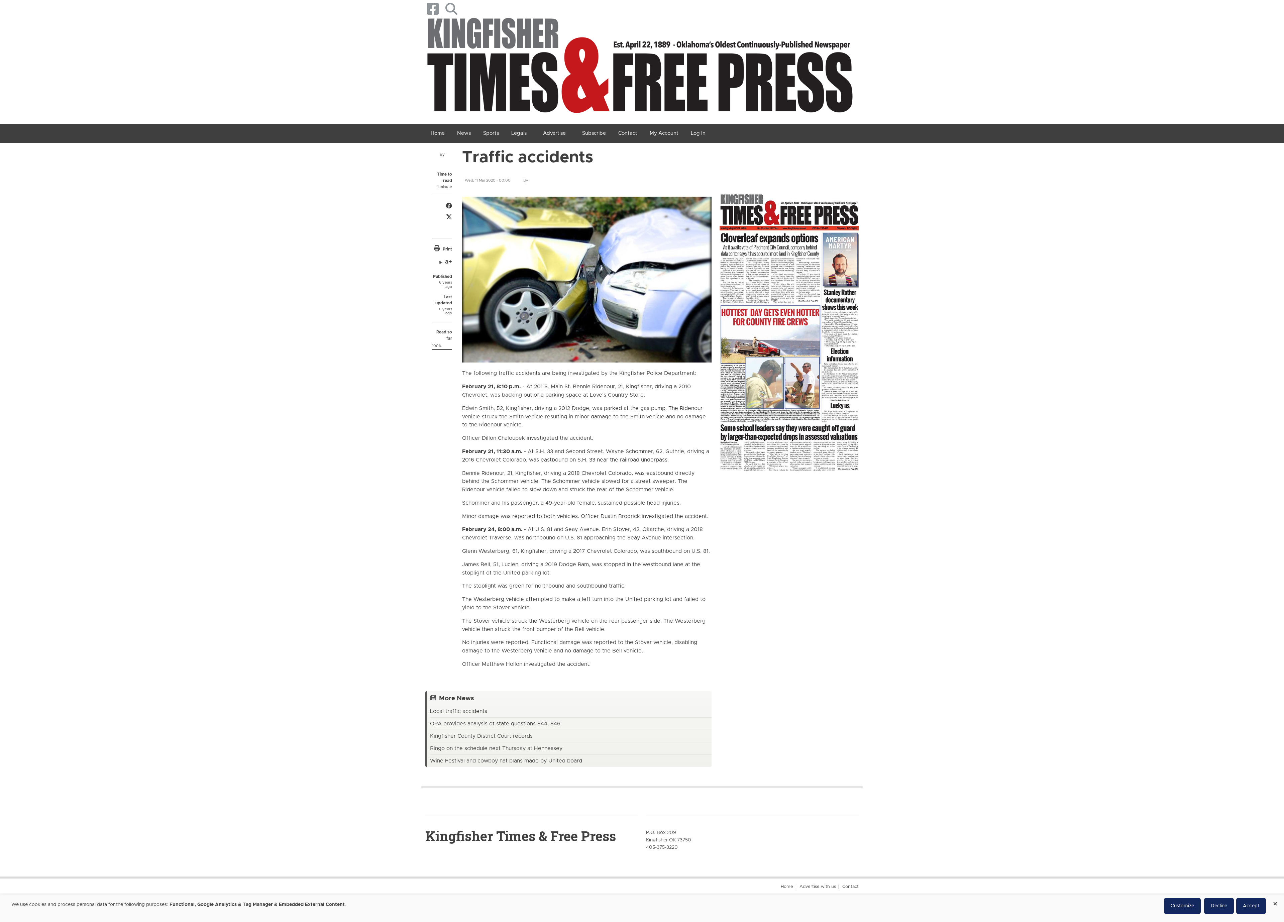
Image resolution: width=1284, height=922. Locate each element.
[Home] (639, 68)
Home (787, 887)
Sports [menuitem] (491, 133)
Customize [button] (1182, 906)
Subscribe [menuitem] (594, 133)
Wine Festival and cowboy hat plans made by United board (506, 760)
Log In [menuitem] (698, 133)
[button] (451, 8)
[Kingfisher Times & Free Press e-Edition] (789, 326)
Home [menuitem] (438, 133)
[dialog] (642, 908)
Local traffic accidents (458, 711)
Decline (1219, 906)
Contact (850, 887)
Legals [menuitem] (519, 133)
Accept (1251, 906)
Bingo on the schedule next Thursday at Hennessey (496, 748)
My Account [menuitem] (664, 133)
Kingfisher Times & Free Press (520, 836)
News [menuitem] (464, 133)
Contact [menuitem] (627, 133)
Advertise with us (817, 887)
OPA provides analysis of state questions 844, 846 (495, 723)
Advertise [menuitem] (554, 133)
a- (440, 262)
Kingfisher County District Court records (481, 736)
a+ (448, 262)
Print (447, 249)
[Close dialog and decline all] (1275, 901)
